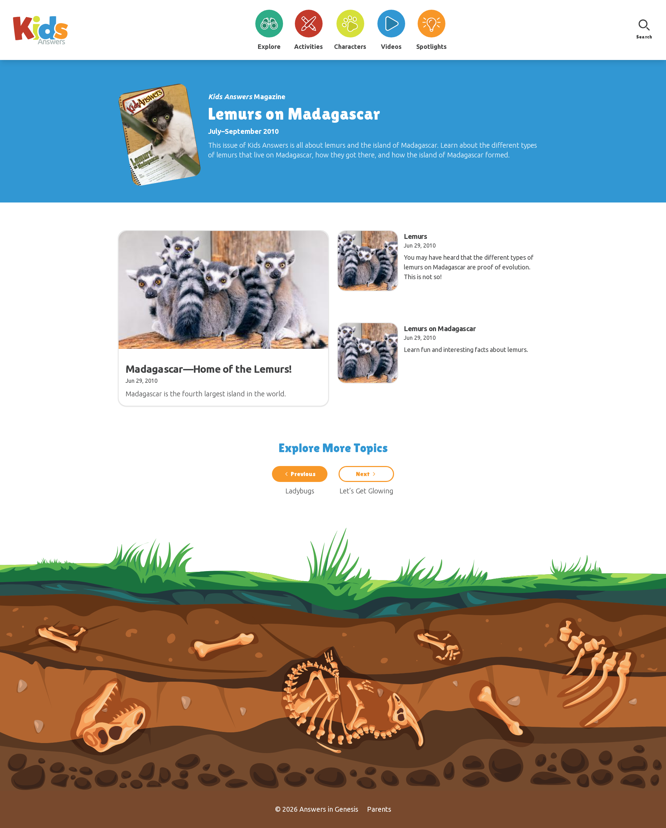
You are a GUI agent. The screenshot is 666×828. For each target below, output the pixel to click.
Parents (379, 809)
